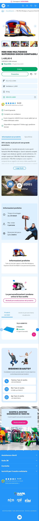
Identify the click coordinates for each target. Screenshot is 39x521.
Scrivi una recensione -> (12, 483)
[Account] (27, 6)
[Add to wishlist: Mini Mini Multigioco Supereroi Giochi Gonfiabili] (35, 74)
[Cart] (35, 6)
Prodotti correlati (7, 314)
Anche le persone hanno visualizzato (26, 314)
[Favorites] (31, 6)
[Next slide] (37, 329)
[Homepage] (3, 6)
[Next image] (35, 26)
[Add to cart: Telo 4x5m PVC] (34, 334)
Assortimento (10, 11)
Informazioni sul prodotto (11, 137)
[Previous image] (3, 26)
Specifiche (28, 137)
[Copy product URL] (31, 74)
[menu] (8, 6)
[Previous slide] (1, 329)
